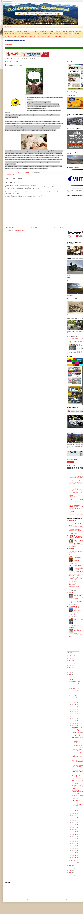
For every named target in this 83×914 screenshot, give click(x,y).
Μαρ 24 (74, 721)
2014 (70, 870)
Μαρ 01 (74, 857)
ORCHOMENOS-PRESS (75, 566)
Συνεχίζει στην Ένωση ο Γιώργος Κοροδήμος (78, 559)
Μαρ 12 (74, 832)
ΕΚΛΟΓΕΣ (58, 31)
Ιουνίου (72, 695)
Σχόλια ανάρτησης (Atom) (19, 230)
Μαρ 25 (74, 718)
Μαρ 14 (74, 827)
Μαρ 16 (74, 822)
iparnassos (71, 548)
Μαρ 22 (74, 725)
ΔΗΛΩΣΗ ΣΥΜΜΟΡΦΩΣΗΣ (46, 31)
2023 (70, 665)
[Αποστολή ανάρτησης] (32, 172)
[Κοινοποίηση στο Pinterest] (39, 172)
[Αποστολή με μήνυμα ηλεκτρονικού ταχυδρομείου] (35, 172)
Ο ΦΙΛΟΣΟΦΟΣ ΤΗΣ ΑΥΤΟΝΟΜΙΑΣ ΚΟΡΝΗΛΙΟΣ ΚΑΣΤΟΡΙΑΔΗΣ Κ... (77, 743)
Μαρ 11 (74, 834)
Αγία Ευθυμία (73, 583)
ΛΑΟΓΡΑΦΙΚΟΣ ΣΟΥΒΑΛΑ (25, 33)
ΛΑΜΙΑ (6, 33)
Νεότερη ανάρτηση (10, 227)
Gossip (77, 363)
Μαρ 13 (74, 829)
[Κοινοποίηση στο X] (37, 172)
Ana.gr (69, 361)
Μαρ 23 (74, 723)
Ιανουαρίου (73, 862)
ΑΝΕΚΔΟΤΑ (13, 174)
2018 (70, 677)
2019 (70, 674)
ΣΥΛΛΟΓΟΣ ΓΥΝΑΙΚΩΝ (65, 33)
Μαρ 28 (74, 711)
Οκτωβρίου (73, 686)
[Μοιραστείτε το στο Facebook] (38, 172)
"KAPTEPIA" (72, 521)
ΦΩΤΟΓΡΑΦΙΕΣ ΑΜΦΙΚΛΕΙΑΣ (28, 36)
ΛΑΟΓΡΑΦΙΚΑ (13, 33)
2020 (70, 672)
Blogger (66, 899)
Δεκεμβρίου (73, 681)
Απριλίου (73, 700)
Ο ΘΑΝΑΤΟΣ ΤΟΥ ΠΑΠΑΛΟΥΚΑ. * (76, 801)
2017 (70, 679)
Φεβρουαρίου (74, 860)
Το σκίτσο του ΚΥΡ (76, 808)
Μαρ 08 (74, 841)
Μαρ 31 (74, 704)
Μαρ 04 (74, 850)
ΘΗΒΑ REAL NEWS (74, 606)
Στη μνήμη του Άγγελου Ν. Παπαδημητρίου (76, 495)
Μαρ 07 (74, 843)
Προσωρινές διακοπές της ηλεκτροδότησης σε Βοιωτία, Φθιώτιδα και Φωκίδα (76, 551)
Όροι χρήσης (19, 31)
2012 (70, 875)
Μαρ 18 (74, 818)
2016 (70, 865)
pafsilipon (71, 618)
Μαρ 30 (74, 706)
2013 (70, 872)
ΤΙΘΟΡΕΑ (6, 36)
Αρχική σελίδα (7, 26)
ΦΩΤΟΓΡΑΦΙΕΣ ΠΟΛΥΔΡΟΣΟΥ (61, 36)
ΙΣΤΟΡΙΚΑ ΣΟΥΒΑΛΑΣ (68, 31)
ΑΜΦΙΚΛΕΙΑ (35, 31)
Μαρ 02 (74, 855)
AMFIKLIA (72, 628)
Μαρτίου (72, 702)
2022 (70, 667)
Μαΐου (72, 697)
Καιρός (81, 365)
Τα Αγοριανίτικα (15, 36)
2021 (70, 670)
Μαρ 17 (74, 820)
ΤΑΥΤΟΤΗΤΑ (77, 33)
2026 (70, 658)
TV (74, 365)
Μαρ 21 (74, 811)
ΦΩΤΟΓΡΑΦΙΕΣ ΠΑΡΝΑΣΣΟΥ (45, 36)
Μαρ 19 (74, 815)
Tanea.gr (69, 363)
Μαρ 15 (74, 824)
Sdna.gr (79, 361)
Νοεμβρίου (73, 683)
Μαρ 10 (74, 836)
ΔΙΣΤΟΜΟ (71, 593)
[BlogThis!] (36, 172)
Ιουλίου (72, 693)
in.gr (73, 363)
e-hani (70, 556)
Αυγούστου (73, 690)
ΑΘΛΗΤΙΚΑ (27, 31)
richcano (58, 899)
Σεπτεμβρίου (74, 688)
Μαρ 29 (74, 709)
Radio (77, 365)
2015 (70, 868)
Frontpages (70, 359)
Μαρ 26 (74, 716)
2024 (70, 663)
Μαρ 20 (74, 813)
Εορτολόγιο (70, 365)
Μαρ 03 (74, 853)
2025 (70, 660)
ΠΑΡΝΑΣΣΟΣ (45, 33)
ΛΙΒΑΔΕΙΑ (36, 33)
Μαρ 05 (74, 848)
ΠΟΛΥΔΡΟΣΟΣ (54, 33)
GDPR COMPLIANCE (9, 31)
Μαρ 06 (74, 845)
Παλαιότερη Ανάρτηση (57, 227)
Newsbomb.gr (79, 359)
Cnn (74, 359)
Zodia (81, 363)
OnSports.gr (74, 361)
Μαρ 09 (74, 839)
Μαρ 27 (74, 713)
